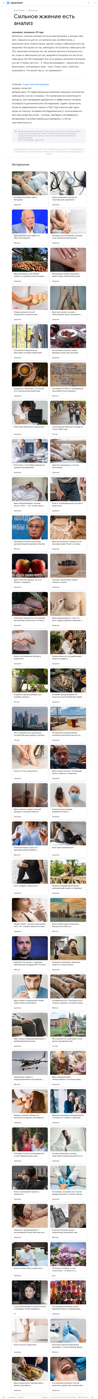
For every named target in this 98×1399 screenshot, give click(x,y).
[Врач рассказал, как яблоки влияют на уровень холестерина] (30, 266)
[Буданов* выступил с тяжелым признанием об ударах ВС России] (30, 954)
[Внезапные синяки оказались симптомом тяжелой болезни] (68, 266)
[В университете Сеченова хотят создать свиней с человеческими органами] (68, 992)
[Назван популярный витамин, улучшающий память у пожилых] (68, 878)
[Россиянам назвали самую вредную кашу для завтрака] (68, 342)
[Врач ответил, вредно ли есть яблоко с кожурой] (30, 572)
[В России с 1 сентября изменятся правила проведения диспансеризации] (30, 457)
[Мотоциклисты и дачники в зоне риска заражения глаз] (68, 1031)
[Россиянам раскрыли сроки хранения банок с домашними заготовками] (68, 1298)
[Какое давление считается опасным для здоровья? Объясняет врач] (68, 189)
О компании (11, 1397)
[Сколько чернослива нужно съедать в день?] (68, 572)
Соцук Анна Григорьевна (36, 84)
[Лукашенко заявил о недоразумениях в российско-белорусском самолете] (30, 1069)
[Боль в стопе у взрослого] (30, 763)
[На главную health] (16, 3)
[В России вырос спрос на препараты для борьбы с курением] (30, 839)
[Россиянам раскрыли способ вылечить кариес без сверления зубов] (68, 1375)
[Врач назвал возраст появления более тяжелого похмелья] (68, 763)
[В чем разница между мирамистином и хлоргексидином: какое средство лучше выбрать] (68, 801)
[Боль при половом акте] (68, 839)
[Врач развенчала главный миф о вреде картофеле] (30, 1375)
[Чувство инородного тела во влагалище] (68, 457)
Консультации (19, 10)
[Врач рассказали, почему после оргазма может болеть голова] (68, 533)
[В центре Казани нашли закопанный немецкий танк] (68, 1222)
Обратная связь (83, 1397)
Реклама (20, 1397)
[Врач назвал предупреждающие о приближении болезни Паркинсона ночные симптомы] (30, 1031)
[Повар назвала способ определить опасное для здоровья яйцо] (30, 304)
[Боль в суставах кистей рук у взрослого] (30, 648)
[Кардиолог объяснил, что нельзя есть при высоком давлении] (30, 380)
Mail (3, 1397)
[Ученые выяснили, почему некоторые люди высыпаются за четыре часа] (68, 1145)
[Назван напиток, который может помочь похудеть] (68, 648)
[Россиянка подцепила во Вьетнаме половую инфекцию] (30, 342)
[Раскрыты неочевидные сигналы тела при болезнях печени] (68, 227)
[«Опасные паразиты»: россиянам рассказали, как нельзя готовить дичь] (30, 610)
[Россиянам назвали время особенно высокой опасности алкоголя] (68, 725)
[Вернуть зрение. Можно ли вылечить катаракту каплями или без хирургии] (30, 1107)
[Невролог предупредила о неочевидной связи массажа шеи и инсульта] (30, 1222)
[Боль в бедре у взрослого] (30, 878)
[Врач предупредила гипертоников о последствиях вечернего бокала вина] (68, 1069)
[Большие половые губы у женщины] (30, 189)
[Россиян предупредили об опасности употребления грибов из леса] (68, 686)
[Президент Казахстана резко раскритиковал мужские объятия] (30, 533)
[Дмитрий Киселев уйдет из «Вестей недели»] (30, 227)
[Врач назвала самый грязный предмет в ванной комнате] (30, 801)
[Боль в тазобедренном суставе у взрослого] (68, 495)
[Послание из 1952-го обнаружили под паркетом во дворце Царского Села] (68, 380)
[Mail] (8, 3)
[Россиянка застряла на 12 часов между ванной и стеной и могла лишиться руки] (68, 1184)
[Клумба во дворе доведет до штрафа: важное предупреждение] (30, 686)
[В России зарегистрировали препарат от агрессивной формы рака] (68, 1337)
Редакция (45, 1397)
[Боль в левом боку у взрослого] (30, 1260)
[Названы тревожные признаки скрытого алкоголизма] (68, 954)
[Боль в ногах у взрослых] (30, 1337)
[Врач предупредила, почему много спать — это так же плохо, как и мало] (30, 495)
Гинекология (33, 10)
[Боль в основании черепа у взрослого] (30, 1184)
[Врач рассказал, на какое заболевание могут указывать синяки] (68, 304)
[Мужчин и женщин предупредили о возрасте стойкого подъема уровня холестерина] (68, 1107)
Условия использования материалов (63, 1397)
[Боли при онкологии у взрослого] (30, 419)
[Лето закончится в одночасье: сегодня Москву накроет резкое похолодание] (30, 725)
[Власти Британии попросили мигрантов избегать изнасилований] (68, 916)
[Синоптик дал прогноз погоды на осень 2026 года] (68, 419)
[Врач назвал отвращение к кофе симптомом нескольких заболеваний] (30, 992)
